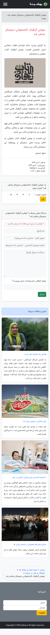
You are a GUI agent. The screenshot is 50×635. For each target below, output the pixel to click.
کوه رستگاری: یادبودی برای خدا (34, 421)
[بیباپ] (38, 4)
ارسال (42, 294)
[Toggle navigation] (5, 4)
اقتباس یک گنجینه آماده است (35, 354)
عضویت (41, 612)
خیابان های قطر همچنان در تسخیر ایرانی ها (30, 544)
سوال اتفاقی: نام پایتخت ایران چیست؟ (29, 281)
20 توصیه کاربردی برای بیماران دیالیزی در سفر (29, 477)
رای (43, 199)
